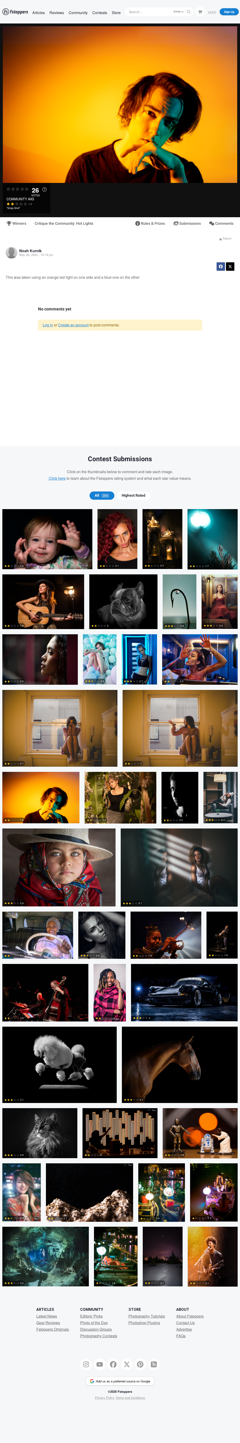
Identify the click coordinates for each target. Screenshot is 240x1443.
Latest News (46, 1316)
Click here (57, 478)
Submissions (189, 223)
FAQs (181, 1336)
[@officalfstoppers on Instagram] (86, 1364)
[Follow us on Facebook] (113, 1364)
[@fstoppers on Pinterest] (140, 1364)
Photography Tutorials (146, 1316)
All (101, 495)
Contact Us (185, 1322)
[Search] (188, 11)
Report (226, 238)
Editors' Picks (91, 1316)
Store (116, 12)
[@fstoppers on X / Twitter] (127, 1364)
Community (78, 12)
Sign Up (229, 12)
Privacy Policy (105, 1397)
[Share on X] (230, 266)
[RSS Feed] (154, 1364)
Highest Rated (133, 495)
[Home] (15, 11)
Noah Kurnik (30, 250)
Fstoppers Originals (52, 1329)
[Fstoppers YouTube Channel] (99, 1364)
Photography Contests (98, 1336)
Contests (99, 12)
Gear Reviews (48, 1322)
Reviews (56, 12)
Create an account (73, 325)
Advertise (184, 1329)
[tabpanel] (120, 900)
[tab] (102, 495)
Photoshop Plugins (144, 1322)
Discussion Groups (96, 1329)
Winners (18, 223)
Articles (38, 12)
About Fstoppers (190, 1316)
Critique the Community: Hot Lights (64, 223)
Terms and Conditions (130, 1397)
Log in (48, 325)
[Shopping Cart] (200, 11)
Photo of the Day (94, 1322)
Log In (212, 12)
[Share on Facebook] (221, 266)
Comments (223, 223)
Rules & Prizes (152, 223)
